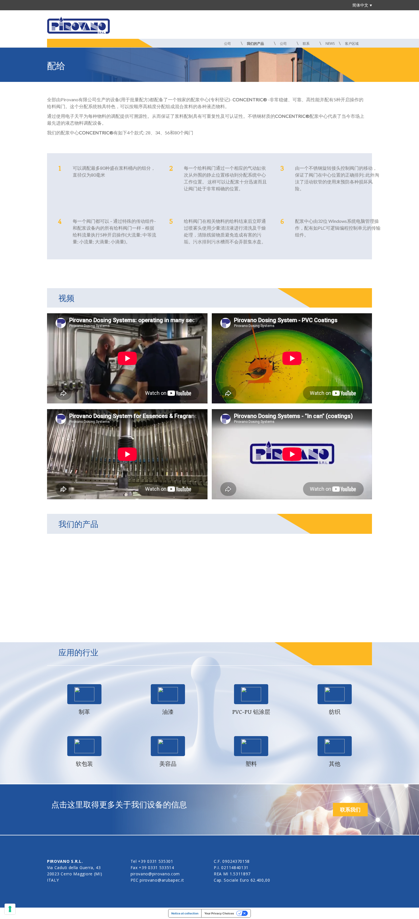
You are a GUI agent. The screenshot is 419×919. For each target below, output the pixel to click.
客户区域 (352, 43)
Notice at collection (184, 913)
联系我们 (350, 809)
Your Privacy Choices (219, 913)
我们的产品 (256, 43)
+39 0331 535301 (155, 861)
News (330, 43)
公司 (228, 43)
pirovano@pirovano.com (155, 873)
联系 (306, 43)
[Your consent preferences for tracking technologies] (10, 909)
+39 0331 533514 (156, 867)
